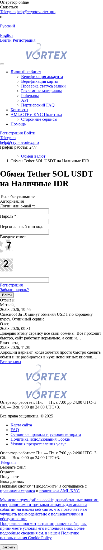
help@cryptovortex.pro (36, 11)
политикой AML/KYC (59, 491)
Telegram (8, 11)
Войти (6, 40)
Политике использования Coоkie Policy (39, 535)
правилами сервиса (17, 491)
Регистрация (24, 40)
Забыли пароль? (14, 290)
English (6, 35)
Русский (7, 26)
